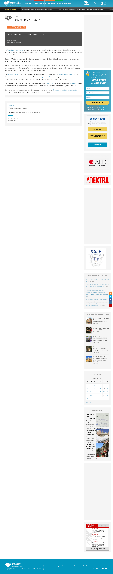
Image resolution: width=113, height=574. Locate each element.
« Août (88, 402)
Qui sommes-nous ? (49, 566)
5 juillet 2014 (74, 83)
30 (91, 398)
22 (87, 395)
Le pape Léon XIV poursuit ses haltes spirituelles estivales (90, 449)
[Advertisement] (97, 41)
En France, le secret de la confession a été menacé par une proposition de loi (100, 338)
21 (107, 392)
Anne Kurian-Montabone (14, 42)
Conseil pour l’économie (15, 50)
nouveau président (13, 74)
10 (94, 388)
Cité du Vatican (39, 3)
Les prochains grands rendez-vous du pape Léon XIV (91, 434)
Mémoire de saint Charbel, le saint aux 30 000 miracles (101, 329)
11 (97, 388)
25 (97, 395)
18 (97, 392)
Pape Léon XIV (29, 3)
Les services (69, 566)
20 (104, 392)
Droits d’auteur (90, 566)
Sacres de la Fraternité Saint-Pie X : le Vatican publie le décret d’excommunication (101, 320)
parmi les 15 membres (50, 77)
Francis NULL (12, 120)
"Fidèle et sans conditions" (17, 108)
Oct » (91, 402)
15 (87, 392)
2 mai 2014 (49, 83)
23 (91, 395)
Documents (59, 3)
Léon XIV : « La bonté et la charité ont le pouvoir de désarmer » (66, 9)
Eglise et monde (50, 3)
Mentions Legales (79, 566)
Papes (11, 106)
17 (94, 392)
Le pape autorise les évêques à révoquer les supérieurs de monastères (100, 348)
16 (91, 392)
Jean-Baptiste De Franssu (67, 74)
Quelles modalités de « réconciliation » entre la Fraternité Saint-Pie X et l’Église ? (100, 359)
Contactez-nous (101, 566)
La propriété (60, 566)
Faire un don (67, 3)
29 (87, 398)
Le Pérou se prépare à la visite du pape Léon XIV (20, 9)
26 (101, 395)
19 (101, 392)
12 (101, 388)
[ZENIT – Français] (14, 3)
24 (94, 395)
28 (107, 395)
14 (107, 388)
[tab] (92, 525)
